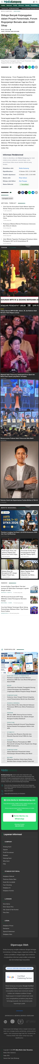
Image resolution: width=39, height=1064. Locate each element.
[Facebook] (22, 67)
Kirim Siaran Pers (8, 907)
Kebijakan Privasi (8, 925)
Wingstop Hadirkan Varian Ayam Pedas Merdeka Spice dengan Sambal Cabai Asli (20, 760)
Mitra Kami (6, 861)
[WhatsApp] (29, 67)
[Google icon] (19, 67)
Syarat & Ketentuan (9, 931)
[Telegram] (32, 67)
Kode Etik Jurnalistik (9, 882)
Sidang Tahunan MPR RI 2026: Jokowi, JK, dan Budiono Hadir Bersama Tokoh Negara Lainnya (19, 311)
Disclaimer (6, 928)
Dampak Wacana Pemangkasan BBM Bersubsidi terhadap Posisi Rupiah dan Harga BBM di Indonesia (22, 744)
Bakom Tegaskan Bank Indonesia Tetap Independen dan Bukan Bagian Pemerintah (27, 574)
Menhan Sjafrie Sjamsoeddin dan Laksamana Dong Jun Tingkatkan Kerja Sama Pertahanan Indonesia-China (19, 216)
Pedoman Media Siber (9, 879)
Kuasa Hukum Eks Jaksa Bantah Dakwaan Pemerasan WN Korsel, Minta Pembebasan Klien (20, 707)
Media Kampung (6, 11)
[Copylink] (36, 67)
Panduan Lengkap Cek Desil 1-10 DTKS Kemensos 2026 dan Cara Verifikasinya (19, 533)
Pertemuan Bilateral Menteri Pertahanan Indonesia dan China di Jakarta (19, 225)
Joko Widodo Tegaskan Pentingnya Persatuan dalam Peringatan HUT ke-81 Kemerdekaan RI (20, 240)
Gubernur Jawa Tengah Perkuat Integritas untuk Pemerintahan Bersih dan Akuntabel (21, 698)
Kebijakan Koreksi (8, 890)
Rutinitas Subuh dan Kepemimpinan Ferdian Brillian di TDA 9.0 (19, 500)
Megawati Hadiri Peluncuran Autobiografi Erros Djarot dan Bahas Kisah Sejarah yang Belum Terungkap (18, 375)
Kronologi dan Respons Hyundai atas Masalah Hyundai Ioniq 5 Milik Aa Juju (19, 735)
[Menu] (2, 1)
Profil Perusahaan (8, 852)
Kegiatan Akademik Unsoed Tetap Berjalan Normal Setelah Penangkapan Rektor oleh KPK (21, 726)
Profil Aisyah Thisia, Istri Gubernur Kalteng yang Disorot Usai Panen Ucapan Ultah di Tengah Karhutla (10, 553)
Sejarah (5, 849)
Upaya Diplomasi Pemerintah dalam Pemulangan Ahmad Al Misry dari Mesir (19, 752)
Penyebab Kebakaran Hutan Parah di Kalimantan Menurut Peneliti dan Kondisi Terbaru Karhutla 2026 (20, 232)
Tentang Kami (7, 846)
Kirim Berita (6, 904)
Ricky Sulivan (5, 29)
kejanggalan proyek (7, 198)
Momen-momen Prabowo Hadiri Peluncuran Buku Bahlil (17, 438)
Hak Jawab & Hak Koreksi (10, 909)
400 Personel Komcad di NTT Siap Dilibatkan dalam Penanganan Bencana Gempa (14, 598)
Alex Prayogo (23, 181)
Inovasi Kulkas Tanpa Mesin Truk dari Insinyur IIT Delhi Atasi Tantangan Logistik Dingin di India (15, 588)
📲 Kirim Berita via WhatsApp (19, 817)
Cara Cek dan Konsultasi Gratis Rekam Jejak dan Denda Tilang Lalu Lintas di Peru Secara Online (19, 207)
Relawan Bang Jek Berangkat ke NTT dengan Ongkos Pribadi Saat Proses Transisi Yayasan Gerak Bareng (9, 575)
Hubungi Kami (7, 858)
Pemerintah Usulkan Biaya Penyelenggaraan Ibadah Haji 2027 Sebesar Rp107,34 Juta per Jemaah (29, 553)
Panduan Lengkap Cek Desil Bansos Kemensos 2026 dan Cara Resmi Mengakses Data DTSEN (21, 679)
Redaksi (5, 855)
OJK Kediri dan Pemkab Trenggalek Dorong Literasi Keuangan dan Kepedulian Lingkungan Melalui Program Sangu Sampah (21, 689)
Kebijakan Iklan (7, 934)
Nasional (17, 11)
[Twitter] (26, 67)
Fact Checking (7, 885)
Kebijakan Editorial (8, 876)
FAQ (4, 864)
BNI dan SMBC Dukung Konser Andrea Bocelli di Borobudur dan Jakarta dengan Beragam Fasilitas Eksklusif (20, 716)
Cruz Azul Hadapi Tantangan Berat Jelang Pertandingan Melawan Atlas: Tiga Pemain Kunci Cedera (14, 609)
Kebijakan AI (6, 888)
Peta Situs (6, 912)
